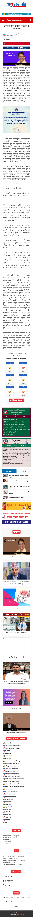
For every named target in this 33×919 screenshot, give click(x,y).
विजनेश (17, 902)
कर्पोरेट (22, 897)
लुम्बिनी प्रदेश (8, 812)
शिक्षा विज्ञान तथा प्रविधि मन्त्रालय (12, 771)
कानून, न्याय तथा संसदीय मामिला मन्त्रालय (13, 761)
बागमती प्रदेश (8, 817)
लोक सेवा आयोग (8, 743)
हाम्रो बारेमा (16, 830)
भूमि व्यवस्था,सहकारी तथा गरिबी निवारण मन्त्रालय (15, 786)
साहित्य (16, 906)
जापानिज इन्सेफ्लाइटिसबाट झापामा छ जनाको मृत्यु (18, 481)
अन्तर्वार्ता (13, 897)
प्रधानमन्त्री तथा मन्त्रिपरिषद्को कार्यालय (13, 745)
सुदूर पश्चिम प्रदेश (8, 807)
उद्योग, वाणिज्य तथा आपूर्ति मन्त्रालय (12, 781)
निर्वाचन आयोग (8, 804)
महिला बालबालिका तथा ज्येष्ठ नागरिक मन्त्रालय (14, 784)
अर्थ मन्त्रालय (8, 753)
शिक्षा (22, 902)
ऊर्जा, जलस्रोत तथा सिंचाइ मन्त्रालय (12, 776)
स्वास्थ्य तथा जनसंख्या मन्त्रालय (11, 768)
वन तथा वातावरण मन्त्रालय (10, 794)
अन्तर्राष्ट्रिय (5, 897)
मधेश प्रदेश (7, 819)
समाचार (27, 902)
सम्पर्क (16, 851)
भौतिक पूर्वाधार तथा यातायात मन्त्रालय (12, 766)
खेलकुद (28, 897)
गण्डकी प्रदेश (8, 814)
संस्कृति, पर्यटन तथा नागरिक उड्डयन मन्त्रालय (14, 778)
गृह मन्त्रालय (7, 750)
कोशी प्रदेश (7, 822)
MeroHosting (20, 914)
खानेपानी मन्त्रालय (9, 799)
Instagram (9, 881)
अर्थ (18, 897)
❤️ (23, 367)
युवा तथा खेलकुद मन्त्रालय (10, 796)
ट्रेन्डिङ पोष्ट (24, 471)
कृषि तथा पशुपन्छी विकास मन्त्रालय (12, 773)
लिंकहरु (16, 893)
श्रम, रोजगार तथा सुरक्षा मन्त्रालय (12, 791)
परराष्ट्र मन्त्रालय (8, 755)
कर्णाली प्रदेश (8, 809)
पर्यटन (11, 902)
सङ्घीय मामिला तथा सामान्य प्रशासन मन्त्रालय (14, 748)
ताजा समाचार (9, 471)
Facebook (9, 876)
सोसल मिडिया (16, 872)
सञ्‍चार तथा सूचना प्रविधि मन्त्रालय (12, 763)
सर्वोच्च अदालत (8, 801)
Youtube (8, 885)
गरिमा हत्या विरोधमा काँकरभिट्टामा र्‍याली (16, 497)
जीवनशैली (5, 902)
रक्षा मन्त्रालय (8, 758)
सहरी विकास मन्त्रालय (9, 789)
